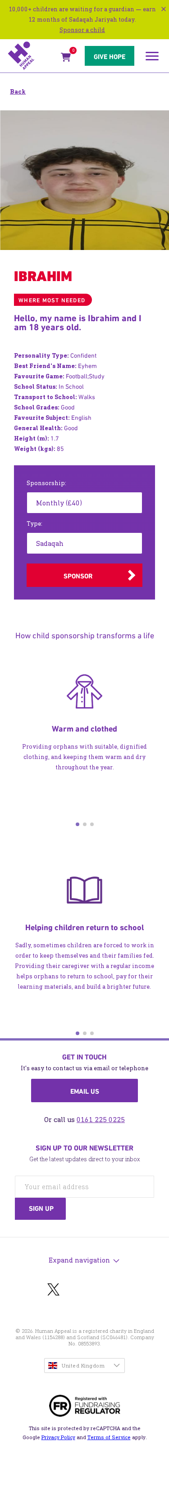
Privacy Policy (58, 1437)
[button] (77, 824)
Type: (34, 523)
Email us (84, 1091)
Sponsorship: (46, 483)
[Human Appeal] (31, 56)
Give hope (109, 57)
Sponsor (78, 576)
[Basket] (66, 58)
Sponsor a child (82, 30)
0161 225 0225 (101, 1119)
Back (18, 91)
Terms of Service (109, 1437)
